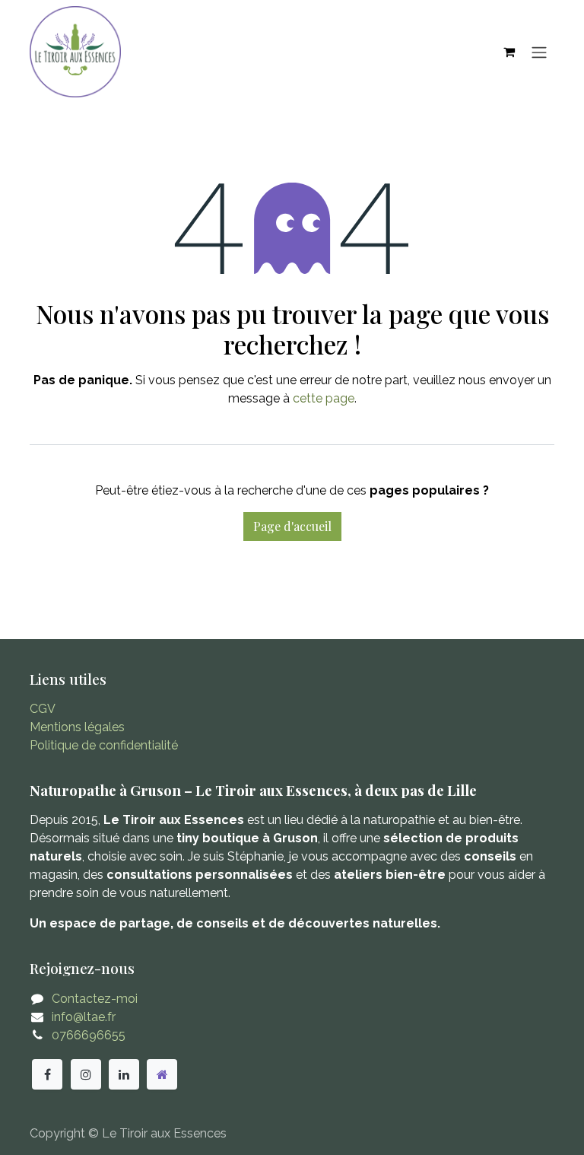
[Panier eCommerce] (509, 52)
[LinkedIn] (124, 1074)
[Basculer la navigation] (539, 52)
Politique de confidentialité (104, 745)
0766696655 (88, 1035)
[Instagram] (86, 1074)
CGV (43, 709)
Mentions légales (77, 727)
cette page (323, 398)
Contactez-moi (95, 998)
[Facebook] (47, 1074)
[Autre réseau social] (162, 1074)
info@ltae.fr (84, 1017)
